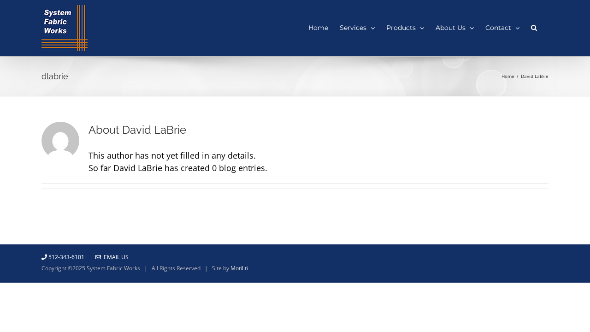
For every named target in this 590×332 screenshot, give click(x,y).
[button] (534, 27)
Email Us (115, 257)
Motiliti (239, 268)
